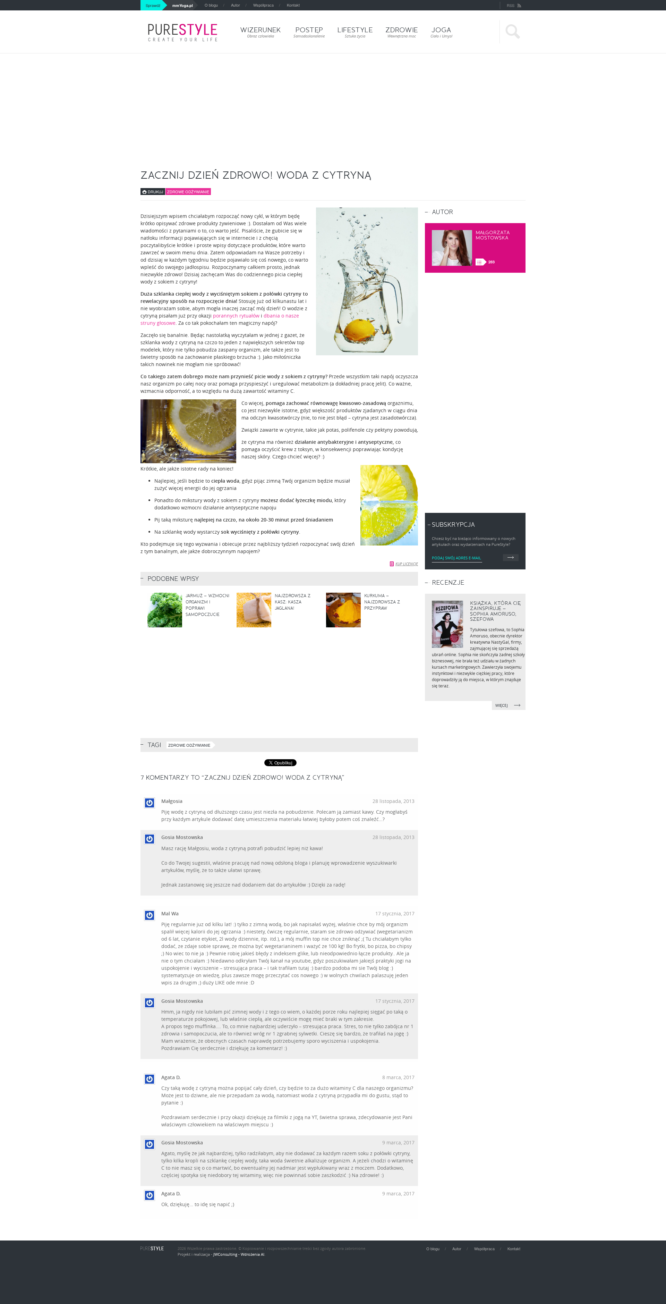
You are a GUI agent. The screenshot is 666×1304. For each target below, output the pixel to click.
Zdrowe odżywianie (188, 191)
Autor (235, 5)
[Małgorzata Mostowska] (452, 248)
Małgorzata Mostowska (493, 235)
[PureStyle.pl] (182, 32)
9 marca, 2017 (398, 1142)
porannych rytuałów (236, 315)
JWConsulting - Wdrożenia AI (238, 1254)
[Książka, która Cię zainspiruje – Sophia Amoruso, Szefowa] (447, 624)
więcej (502, 705)
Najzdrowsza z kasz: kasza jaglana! (292, 602)
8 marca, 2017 (398, 1077)
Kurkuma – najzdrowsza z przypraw (382, 602)
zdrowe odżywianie (189, 745)
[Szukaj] (513, 31)
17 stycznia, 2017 (395, 913)
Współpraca (263, 5)
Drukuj (155, 191)
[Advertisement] (333, 105)
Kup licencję (406, 563)
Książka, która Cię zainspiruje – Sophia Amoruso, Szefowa (495, 611)
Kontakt (293, 5)
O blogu (211, 5)
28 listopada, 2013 (394, 801)
